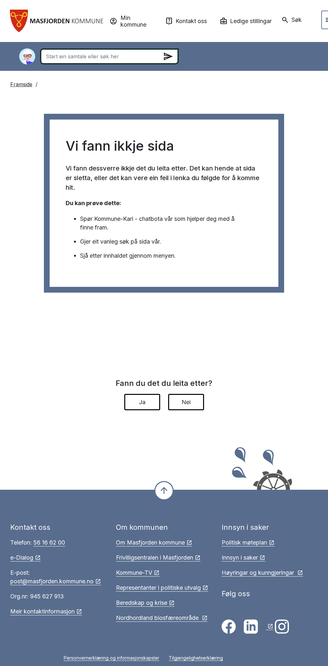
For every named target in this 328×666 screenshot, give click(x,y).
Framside (21, 84)
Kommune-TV (134, 572)
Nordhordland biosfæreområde (158, 617)
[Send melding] (168, 56)
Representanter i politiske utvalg (158, 587)
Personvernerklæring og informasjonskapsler (111, 658)
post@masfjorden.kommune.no (52, 581)
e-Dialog (21, 557)
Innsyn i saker (240, 557)
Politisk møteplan (244, 542)
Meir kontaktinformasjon (42, 611)
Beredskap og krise (141, 602)
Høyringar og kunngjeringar (259, 572)
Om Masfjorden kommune (150, 542)
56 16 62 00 (49, 542)
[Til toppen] (164, 490)
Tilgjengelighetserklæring (196, 658)
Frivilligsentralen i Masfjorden (154, 557)
